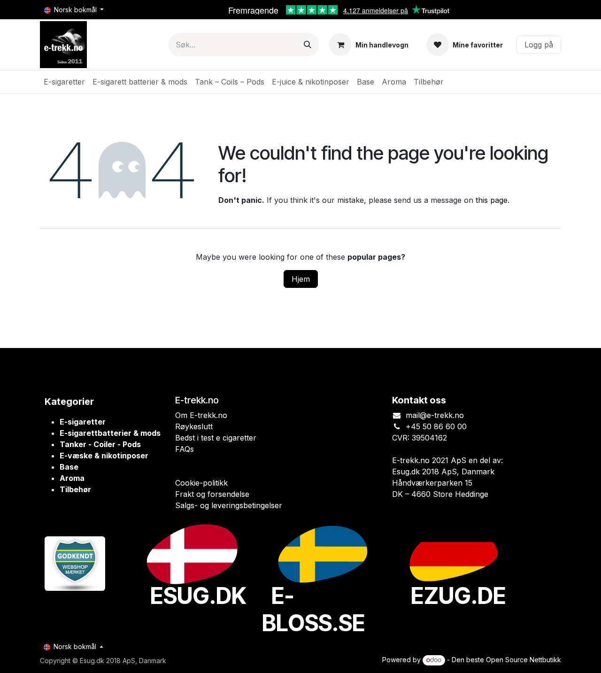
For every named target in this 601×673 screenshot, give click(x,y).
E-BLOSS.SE (313, 609)
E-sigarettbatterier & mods (110, 433)
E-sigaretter (83, 421)
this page (492, 200)
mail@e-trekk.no (435, 415)
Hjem (301, 279)
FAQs (184, 449)
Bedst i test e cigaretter (215, 437)
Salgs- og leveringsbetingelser (228, 505)
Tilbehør (75, 489)
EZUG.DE (458, 596)
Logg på (538, 44)
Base (69, 467)
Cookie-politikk (201, 482)
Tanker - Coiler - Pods (100, 444)
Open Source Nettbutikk (523, 660)
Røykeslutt (194, 426)
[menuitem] (64, 81)
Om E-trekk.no (201, 415)
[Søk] (307, 44)
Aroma (72, 478)
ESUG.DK (198, 596)
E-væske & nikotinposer (104, 455)
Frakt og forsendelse (212, 494)
